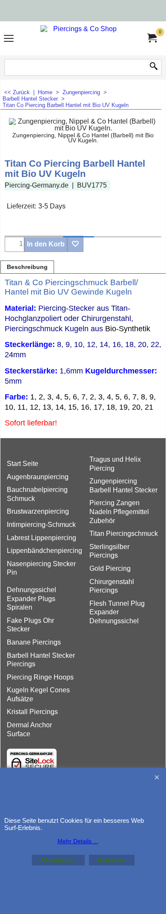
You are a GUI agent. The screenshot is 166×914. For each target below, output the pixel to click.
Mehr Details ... (77, 841)
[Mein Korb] (151, 38)
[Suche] (153, 67)
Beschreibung (27, 267)
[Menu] (9, 39)
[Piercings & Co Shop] (81, 38)
